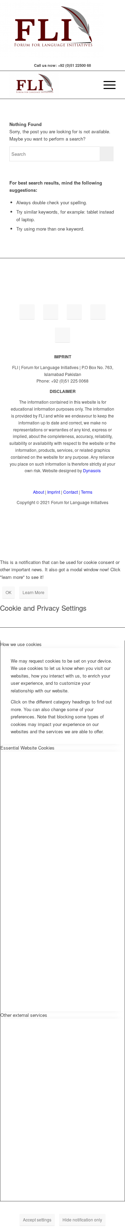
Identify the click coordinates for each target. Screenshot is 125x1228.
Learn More (33, 592)
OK (8, 592)
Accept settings (37, 1219)
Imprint (53, 492)
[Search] (90, 85)
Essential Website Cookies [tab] (27, 747)
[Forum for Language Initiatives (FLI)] (51, 85)
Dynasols (92, 470)
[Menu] (106, 85)
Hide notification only (82, 1219)
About (38, 492)
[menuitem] (90, 85)
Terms (86, 492)
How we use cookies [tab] (21, 644)
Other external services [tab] (23, 1015)
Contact (70, 492)
